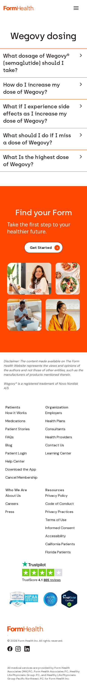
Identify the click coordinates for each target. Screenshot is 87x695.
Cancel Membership (21, 477)
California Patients (60, 544)
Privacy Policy (56, 495)
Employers (53, 412)
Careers (11, 503)
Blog (8, 445)
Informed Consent (60, 528)
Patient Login (16, 453)
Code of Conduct (59, 503)
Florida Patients (58, 552)
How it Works (16, 412)
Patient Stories (17, 429)
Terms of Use (55, 519)
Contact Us (54, 445)
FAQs (9, 437)
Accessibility (55, 536)
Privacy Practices (59, 511)
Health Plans (55, 421)
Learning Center (58, 453)
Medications (15, 421)
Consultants (55, 429)
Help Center (15, 461)
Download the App (20, 469)
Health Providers (58, 437)
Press (9, 511)
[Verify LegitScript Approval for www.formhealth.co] (69, 599)
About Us (13, 495)
